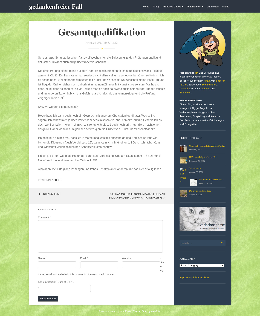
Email (84, 258)
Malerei (184, 88)
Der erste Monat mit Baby (200, 191)
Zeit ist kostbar (195, 168)
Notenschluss (50, 194)
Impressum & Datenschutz (194, 277)
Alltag (156, 6)
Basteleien (185, 92)
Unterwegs (213, 6)
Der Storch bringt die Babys (211, 179)
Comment (44, 217)
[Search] (220, 242)
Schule (56, 180)
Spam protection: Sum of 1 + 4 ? (56, 281)
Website (126, 258)
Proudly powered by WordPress (115, 311)
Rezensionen (193, 6)
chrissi (113, 43)
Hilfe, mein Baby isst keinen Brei (203, 157)
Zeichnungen (209, 84)
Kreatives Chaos (172, 6)
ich (196, 72)
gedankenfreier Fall (55, 6)
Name (42, 258)
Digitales (205, 88)
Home (146, 6)
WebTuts (155, 311)
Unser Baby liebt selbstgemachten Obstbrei (207, 146)
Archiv (225, 6)
